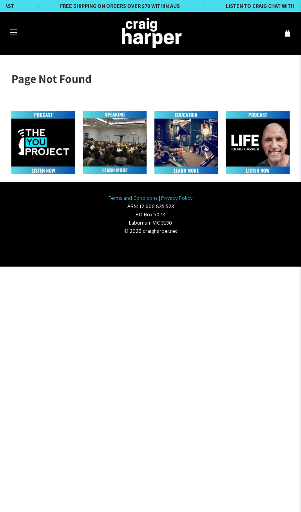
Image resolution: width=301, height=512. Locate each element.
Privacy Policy (176, 197)
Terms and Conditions (133, 197)
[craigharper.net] (150, 33)
